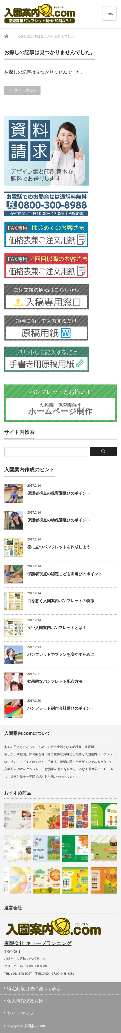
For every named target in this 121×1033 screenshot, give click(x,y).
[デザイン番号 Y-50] (46, 880)
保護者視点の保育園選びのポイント (58, 493)
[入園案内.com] (62, 14)
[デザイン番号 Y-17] (17, 816)
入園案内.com (34, 1026)
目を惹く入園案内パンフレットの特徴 (60, 600)
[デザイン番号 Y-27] (104, 880)
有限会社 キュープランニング (37, 943)
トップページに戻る (22, 90)
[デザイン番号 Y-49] (75, 880)
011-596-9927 (22, 973)
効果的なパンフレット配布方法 (54, 681)
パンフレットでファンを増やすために (60, 654)
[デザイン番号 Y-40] (17, 880)
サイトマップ (20, 1013)
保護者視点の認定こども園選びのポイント (64, 574)
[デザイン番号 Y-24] (104, 816)
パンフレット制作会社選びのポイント (60, 708)
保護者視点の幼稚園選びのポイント (58, 520)
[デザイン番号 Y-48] (75, 816)
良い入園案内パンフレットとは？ (56, 627)
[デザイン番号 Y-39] (17, 848)
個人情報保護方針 (25, 1001)
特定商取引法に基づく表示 (34, 988)
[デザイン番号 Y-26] (46, 848)
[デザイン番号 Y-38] (75, 848)
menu (109, 13)
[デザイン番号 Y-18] (104, 848)
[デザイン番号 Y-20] (46, 816)
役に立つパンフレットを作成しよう (58, 547)
